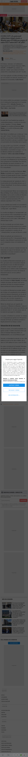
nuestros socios (21, 362)
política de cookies (8, 375)
